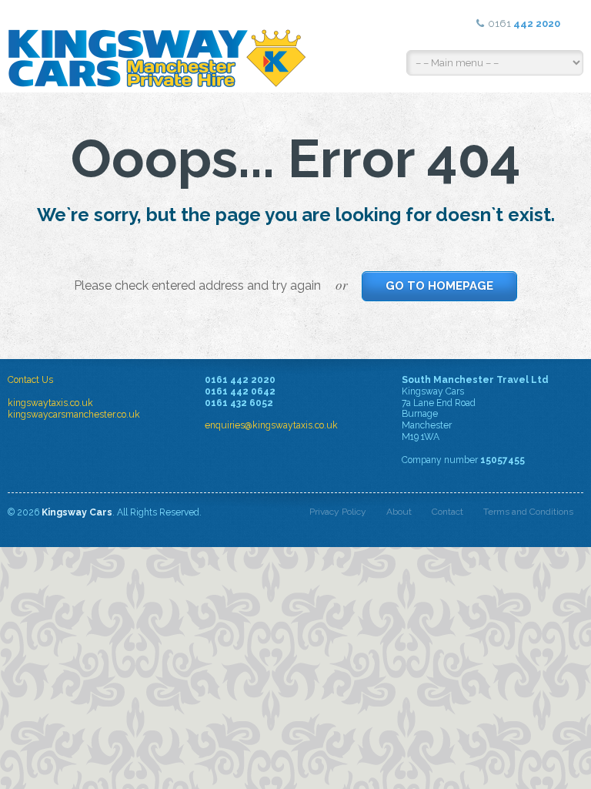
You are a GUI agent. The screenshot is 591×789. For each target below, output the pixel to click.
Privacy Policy (337, 511)
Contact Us (30, 379)
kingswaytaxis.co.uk (50, 403)
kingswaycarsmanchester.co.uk (74, 414)
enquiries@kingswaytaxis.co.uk (271, 425)
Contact (447, 511)
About (399, 511)
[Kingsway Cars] (158, 46)
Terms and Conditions (528, 511)
